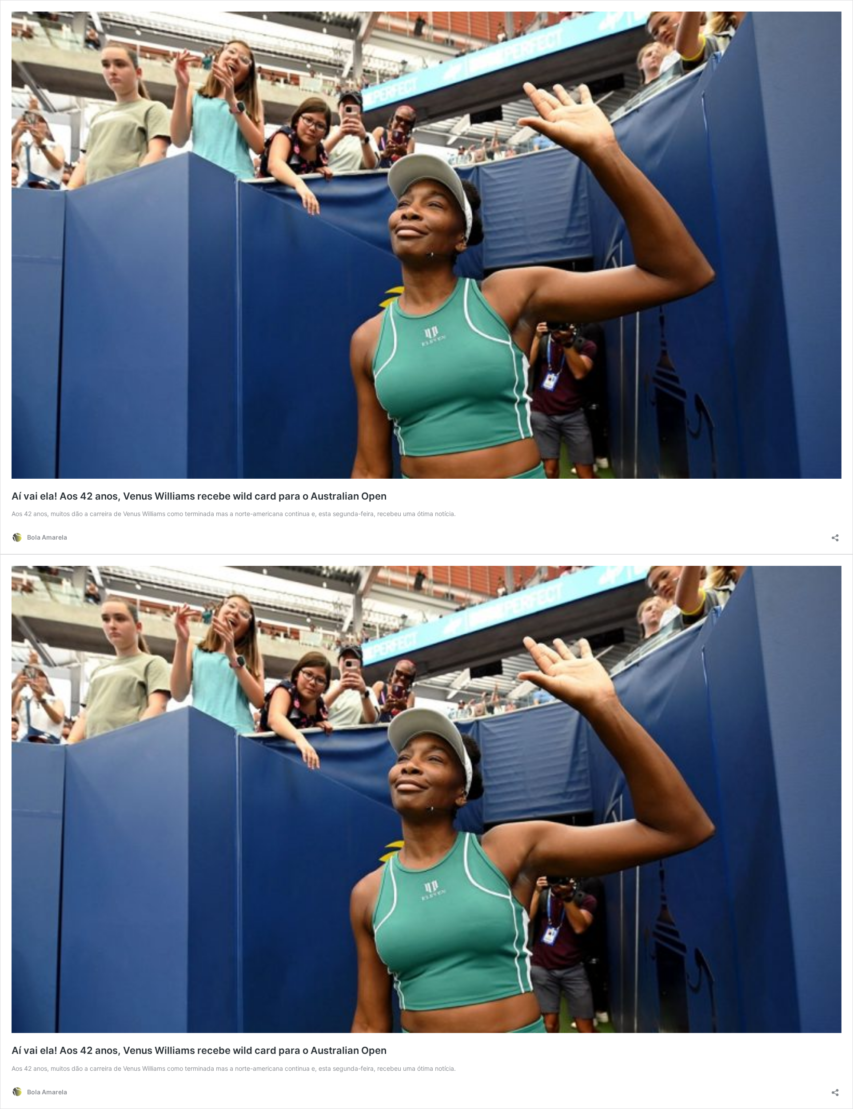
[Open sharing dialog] (835, 535)
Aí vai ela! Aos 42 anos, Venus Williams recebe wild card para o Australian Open (199, 496)
